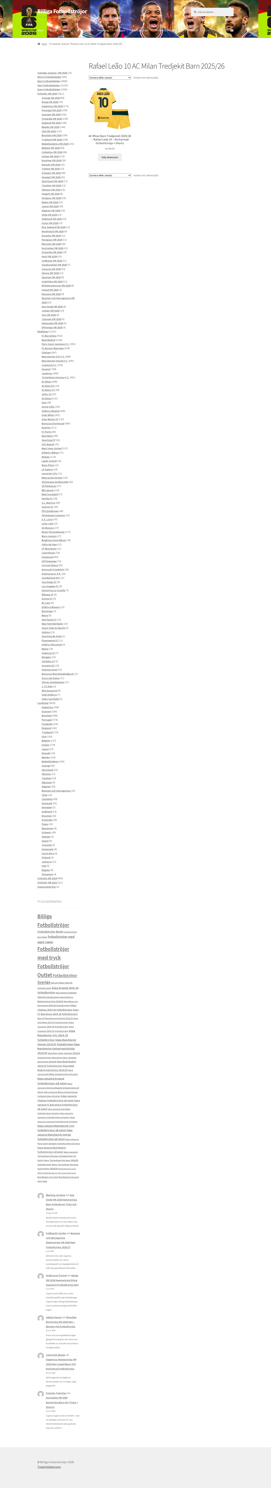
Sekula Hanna (54, 1317)
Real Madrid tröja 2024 (47, 1177)
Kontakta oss (140, 30)
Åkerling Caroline (55, 1195)
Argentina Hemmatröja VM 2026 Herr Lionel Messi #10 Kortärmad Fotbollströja (61, 1364)
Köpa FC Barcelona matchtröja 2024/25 (55, 1018)
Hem (40, 30)
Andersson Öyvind (56, 1275)
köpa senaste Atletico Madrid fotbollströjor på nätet (58, 1087)
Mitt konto (84, 30)
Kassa (67, 30)
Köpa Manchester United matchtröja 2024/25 (58, 1049)
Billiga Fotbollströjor (62, 11)
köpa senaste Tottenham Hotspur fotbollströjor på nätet (57, 1156)
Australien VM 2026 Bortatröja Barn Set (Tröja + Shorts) (62, 1402)
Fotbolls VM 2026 (166, 30)
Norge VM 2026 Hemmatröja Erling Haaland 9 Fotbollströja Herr (62, 1280)
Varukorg (103, 30)
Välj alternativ (110, 157)
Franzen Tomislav (56, 1393)
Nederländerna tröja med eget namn (59, 1173)
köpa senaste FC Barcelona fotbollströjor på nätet (58, 1105)
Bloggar (120, 30)
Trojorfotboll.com (49, 1467)
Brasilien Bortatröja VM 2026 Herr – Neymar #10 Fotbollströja (61, 1322)
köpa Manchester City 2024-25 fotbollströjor (56, 1035)
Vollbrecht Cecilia (56, 1233)
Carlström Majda (55, 1355)
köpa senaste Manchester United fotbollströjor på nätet (54, 1135)
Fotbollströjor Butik (50, 931)
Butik (53, 30)
